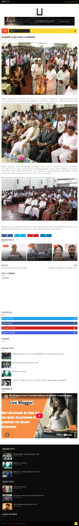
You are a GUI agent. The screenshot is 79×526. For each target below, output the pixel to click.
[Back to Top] (76, 523)
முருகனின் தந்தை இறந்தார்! (38, 257)
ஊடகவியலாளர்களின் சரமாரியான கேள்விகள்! (29, 495)
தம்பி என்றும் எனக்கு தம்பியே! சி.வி (25, 504)
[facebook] (65, 2)
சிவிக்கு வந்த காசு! (20, 486)
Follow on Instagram (9, 332)
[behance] (76, 2)
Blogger (25, 523)
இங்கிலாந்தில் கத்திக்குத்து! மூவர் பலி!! (25, 362)
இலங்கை (23, 40)
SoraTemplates (10, 523)
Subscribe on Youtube (9, 328)
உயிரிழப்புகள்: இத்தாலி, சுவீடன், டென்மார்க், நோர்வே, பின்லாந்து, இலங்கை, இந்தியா (40, 380)
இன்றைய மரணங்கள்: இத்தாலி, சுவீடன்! (26, 471)
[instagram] (74, 2)
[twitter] (68, 2)
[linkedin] (71, 2)
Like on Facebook (7, 323)
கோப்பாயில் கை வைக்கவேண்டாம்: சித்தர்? (14, 256)
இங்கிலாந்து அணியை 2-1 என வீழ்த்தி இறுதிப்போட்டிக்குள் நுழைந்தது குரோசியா (39, 354)
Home (5, 31)
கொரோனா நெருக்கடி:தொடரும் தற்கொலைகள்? (64, 256)
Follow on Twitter (8, 318)
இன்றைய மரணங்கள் (19, 371)
